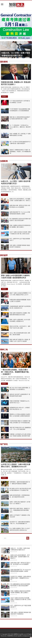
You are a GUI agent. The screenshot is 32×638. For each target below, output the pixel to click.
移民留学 (4, 255)
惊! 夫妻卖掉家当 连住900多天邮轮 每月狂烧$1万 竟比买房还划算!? (20, 584)
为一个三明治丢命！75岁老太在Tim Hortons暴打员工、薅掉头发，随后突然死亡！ (20, 127)
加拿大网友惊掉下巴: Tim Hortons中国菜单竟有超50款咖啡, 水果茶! (20, 570)
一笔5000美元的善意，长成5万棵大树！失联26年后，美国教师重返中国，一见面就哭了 (15, 372)
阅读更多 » (4, 96)
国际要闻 (4, 62)
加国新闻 (4, 161)
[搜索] (27, 538)
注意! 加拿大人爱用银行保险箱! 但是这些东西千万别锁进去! (20, 613)
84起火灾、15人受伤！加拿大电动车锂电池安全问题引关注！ (20, 549)
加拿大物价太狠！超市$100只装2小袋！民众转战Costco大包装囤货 (20, 563)
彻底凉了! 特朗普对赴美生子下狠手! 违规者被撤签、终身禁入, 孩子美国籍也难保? (20, 151)
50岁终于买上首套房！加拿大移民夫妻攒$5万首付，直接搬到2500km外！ (20, 578)
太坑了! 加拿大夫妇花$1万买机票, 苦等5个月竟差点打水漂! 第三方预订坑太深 (20, 599)
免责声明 (10, 636)
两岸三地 (4, 349)
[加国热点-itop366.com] (16, 4)
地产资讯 (4, 444)
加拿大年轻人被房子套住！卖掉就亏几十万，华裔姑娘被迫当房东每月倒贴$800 (20, 510)
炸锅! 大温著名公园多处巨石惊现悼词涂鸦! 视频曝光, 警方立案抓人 (20, 591)
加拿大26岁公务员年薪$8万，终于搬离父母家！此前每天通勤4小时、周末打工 (20, 556)
